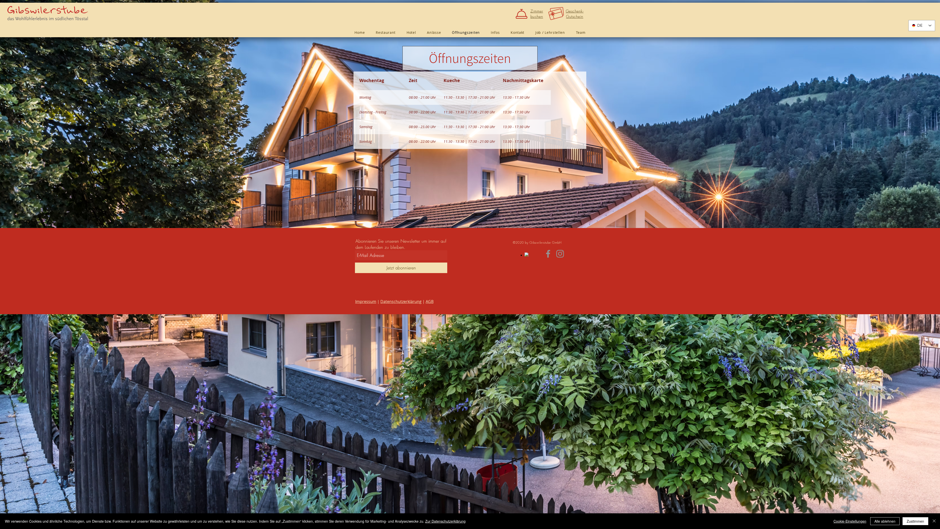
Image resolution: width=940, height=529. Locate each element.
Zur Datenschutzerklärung (445, 521)
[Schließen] (934, 521)
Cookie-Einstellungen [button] (850, 521)
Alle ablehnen (884, 521)
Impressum (365, 301)
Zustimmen (915, 521)
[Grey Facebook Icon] (548, 254)
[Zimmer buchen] (522, 13)
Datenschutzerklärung (401, 301)
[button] (495, 32)
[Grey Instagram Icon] (560, 254)
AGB (430, 301)
